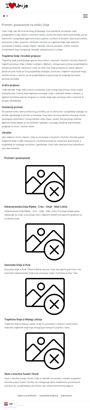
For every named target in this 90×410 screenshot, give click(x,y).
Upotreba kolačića (48, 395)
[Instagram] (7, 16)
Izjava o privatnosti (26, 395)
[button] (85, 16)
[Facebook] (3, 16)
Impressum (66, 395)
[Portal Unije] (16, 6)
